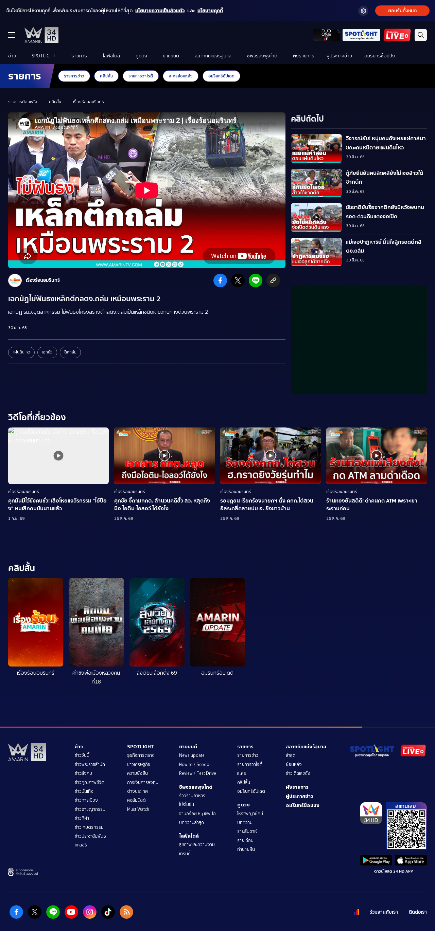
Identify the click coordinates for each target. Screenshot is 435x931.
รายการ (79, 55)
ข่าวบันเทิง (84, 791)
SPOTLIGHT (44, 55)
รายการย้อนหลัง (22, 102)
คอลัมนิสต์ (136, 800)
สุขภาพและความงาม (197, 844)
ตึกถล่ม (70, 352)
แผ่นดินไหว (21, 352)
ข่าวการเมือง (86, 800)
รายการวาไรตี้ (140, 76)
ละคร (241, 773)
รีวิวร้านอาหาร (192, 795)
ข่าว (12, 55)
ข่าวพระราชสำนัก (90, 764)
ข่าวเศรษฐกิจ (138, 764)
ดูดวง (141, 55)
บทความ (245, 822)
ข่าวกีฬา (82, 818)
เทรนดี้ (185, 854)
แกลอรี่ (81, 845)
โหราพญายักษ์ (250, 813)
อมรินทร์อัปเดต (221, 76)
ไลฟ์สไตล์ (111, 55)
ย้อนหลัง (294, 764)
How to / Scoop (194, 764)
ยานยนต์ (171, 55)
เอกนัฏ (47, 352)
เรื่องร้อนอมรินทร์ (88, 102)
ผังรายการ (303, 55)
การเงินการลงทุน (142, 782)
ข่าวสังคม (83, 773)
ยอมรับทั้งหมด (402, 10)
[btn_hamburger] (11, 35)
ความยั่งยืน (137, 773)
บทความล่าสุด (191, 822)
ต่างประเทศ (137, 791)
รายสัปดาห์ (247, 831)
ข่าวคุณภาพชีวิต (89, 782)
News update (192, 755)
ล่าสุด (290, 755)
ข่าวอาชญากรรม (90, 809)
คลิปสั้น (106, 76)
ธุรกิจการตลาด (141, 755)
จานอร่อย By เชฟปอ (197, 813)
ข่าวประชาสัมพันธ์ (90, 836)
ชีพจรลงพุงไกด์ (262, 55)
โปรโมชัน (186, 804)
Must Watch (138, 809)
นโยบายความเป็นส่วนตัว (160, 10)
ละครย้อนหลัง (181, 76)
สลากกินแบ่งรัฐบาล (213, 55)
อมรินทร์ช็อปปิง (379, 55)
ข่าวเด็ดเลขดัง (298, 773)
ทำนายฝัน (246, 849)
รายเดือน (245, 840)
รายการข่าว (74, 76)
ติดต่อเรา (418, 912)
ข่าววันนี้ (82, 755)
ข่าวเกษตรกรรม (89, 827)
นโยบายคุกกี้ (210, 10)
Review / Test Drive (197, 773)
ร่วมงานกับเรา (384, 912)
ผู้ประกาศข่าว (339, 55)
